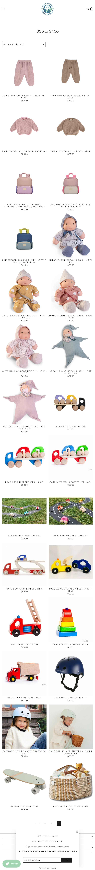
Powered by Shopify (47, 868)
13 (52, 823)
